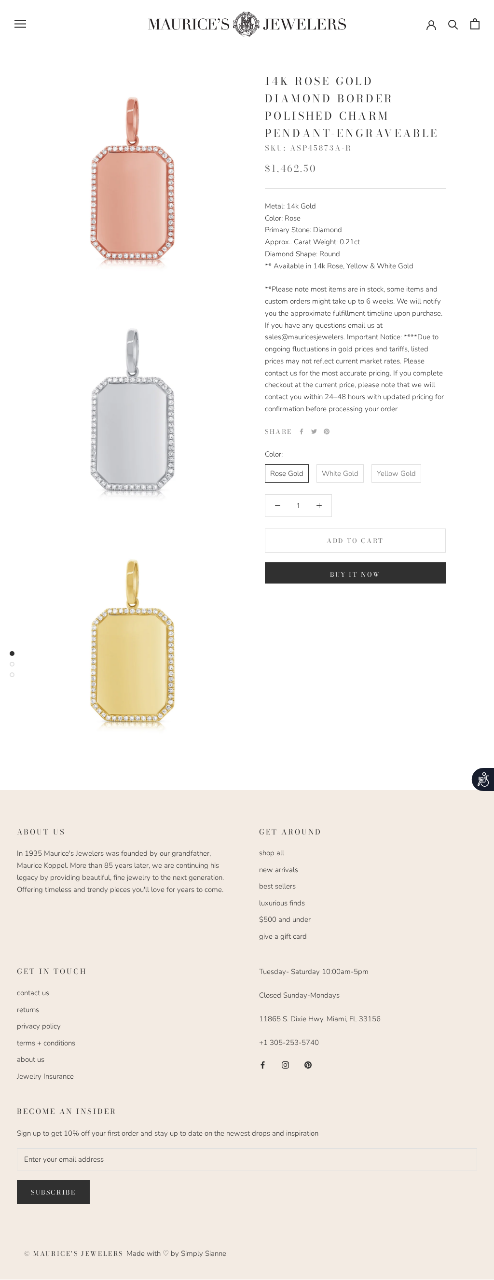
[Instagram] (285, 1064)
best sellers (277, 886)
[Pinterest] (326, 431)
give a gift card (283, 936)
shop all (271, 853)
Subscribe (53, 1192)
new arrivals (278, 870)
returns (28, 1010)
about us (30, 1059)
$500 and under (285, 919)
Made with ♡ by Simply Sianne (176, 1253)
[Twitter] (314, 431)
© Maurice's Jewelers (75, 1253)
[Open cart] (475, 23)
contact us (33, 993)
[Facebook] (301, 431)
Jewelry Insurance (45, 1076)
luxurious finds (282, 903)
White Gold (340, 473)
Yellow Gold (396, 473)
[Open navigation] (20, 24)
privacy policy (39, 1026)
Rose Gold (286, 473)
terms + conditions (46, 1043)
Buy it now (355, 574)
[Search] (453, 24)
